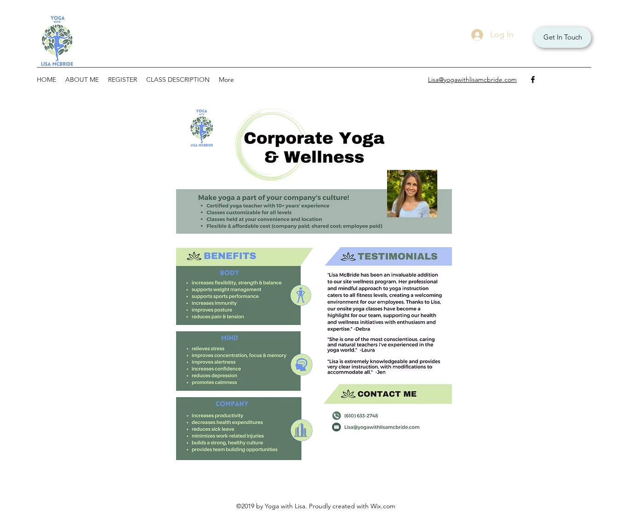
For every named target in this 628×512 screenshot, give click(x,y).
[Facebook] (532, 79)
